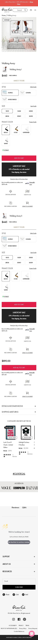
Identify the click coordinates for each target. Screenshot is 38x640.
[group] (19, 34)
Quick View (12, 437)
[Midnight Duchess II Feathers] (26, 432)
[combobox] (20, 10)
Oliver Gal (15, 613)
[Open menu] (35, 10)
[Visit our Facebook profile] (19, 619)
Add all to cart (19, 367)
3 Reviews (30, 453)
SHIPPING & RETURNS (10, 412)
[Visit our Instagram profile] (13, 619)
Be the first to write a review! (19, 542)
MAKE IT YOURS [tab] (19, 81)
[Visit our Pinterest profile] (24, 619)
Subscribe (19, 587)
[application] (31, 633)
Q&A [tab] (24, 507)
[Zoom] (33, 49)
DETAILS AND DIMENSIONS (12, 406)
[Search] (25, 10)
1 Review (15, 455)
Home (3, 15)
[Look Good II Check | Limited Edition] (10, 432)
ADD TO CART (19, 158)
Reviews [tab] (15, 507)
